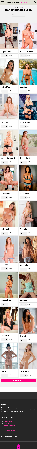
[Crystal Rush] (9, 36)
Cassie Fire (5, 193)
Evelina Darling (26, 158)
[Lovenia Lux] (28, 249)
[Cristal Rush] (9, 72)
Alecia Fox (24, 229)
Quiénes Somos (8, 421)
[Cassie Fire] (9, 178)
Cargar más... (18, 380)
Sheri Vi (23, 336)
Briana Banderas (26, 51)
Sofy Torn (5, 122)
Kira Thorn (5, 264)
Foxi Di (3, 371)
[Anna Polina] (28, 178)
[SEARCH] (32, 2)
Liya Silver (24, 87)
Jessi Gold (24, 300)
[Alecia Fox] (28, 214)
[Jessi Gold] (28, 285)
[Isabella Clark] (9, 320)
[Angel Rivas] (9, 285)
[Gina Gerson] (28, 356)
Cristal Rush (6, 87)
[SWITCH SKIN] (35, 2)
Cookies (6, 427)
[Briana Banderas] (28, 36)
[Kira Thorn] (9, 249)
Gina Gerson (25, 371)
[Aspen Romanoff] (9, 143)
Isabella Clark (7, 335)
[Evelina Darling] (28, 143)
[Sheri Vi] (28, 321)
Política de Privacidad (10, 431)
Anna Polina (24, 193)
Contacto (6, 423)
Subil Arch (5, 229)
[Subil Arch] (9, 214)
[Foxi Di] (9, 356)
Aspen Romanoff (8, 158)
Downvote (6, 55)
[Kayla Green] (28, 107)
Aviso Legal (7, 429)
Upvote (3, 55)
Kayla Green (25, 122)
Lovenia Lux (24, 265)
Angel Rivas (6, 300)
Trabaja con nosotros (10, 425)
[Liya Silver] (28, 72)
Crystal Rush (6, 51)
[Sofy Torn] (9, 107)
